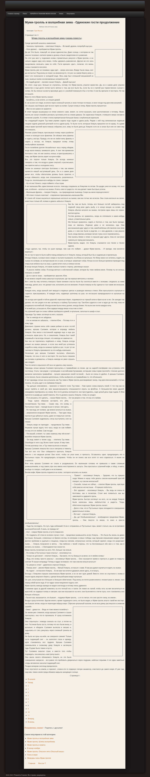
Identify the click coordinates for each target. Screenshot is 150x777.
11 (29, 715)
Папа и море (32, 755)
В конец (31, 722)
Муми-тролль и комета (36, 745)
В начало (31, 679)
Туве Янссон (38, 31)
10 (29, 712)
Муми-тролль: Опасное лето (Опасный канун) (45, 751)
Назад (30, 682)
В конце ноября (33, 748)
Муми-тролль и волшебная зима (40, 738)
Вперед (31, 718)
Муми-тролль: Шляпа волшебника (41, 741)
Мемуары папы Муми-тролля (39, 758)
